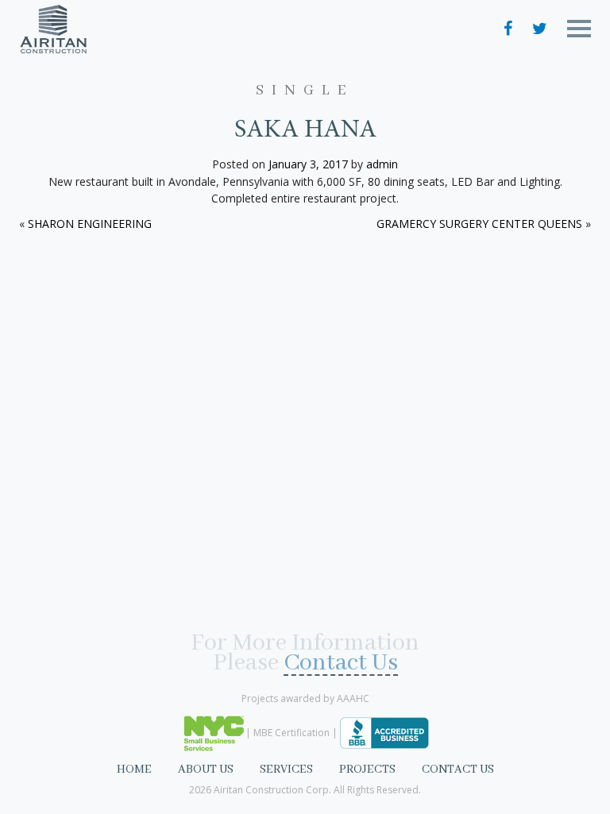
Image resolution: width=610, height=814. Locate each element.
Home (134, 769)
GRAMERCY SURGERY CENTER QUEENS (479, 223)
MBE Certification (291, 732)
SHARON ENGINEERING (90, 223)
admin (382, 164)
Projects (367, 769)
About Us (206, 769)
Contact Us (341, 665)
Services (286, 769)
